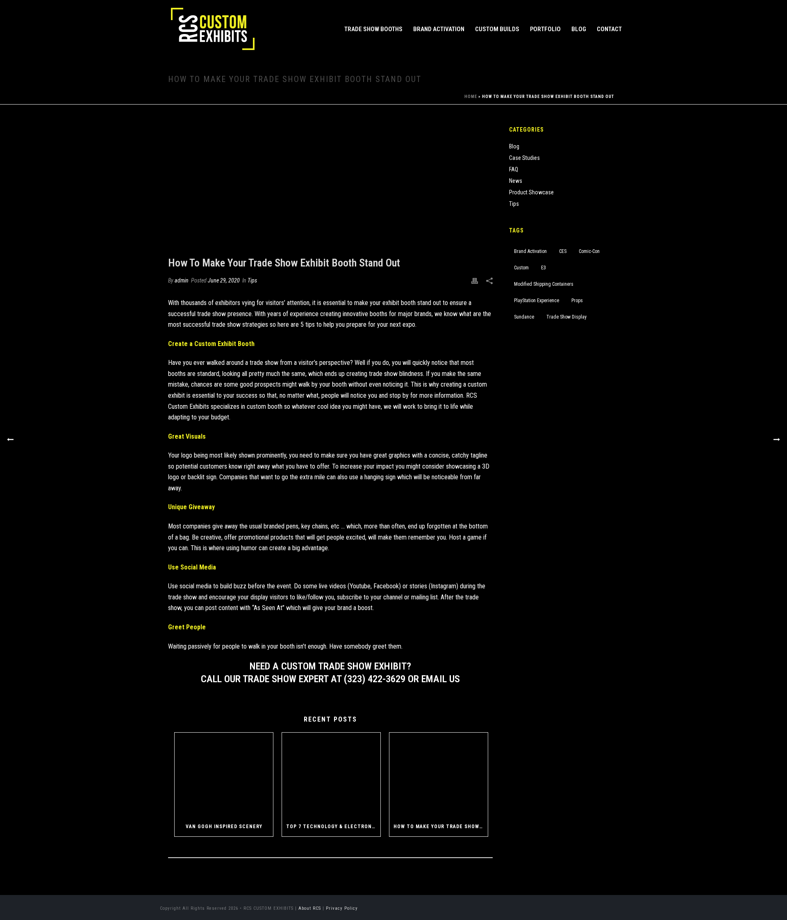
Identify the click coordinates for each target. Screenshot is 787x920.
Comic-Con (589, 251)
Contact (609, 29)
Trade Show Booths (373, 29)
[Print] (474, 280)
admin (182, 280)
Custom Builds (497, 29)
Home (470, 96)
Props (577, 300)
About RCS (309, 908)
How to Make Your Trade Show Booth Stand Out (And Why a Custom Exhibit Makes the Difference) (441, 826)
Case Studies (524, 158)
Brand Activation (438, 29)
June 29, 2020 (224, 280)
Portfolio (545, 29)
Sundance (524, 317)
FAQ (513, 169)
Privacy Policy (342, 908)
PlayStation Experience (536, 300)
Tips (252, 280)
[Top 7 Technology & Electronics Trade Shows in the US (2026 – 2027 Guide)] (331, 775)
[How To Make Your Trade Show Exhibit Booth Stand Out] (330, 186)
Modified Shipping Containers (543, 284)
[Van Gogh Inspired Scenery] (224, 775)
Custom (521, 268)
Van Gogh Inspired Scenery (224, 826)
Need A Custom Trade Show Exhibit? (330, 666)
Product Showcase (531, 192)
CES (562, 251)
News (515, 181)
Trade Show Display (566, 317)
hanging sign (380, 477)
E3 (543, 268)
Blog (578, 29)
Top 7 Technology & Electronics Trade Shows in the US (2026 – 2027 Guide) (333, 826)
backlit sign (202, 477)
